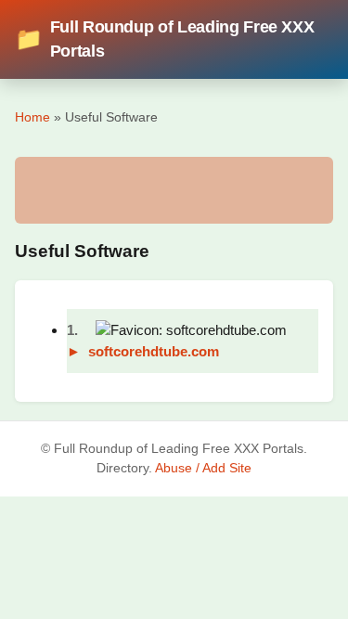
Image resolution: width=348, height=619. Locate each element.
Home (32, 117)
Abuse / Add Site (203, 468)
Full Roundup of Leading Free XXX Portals (164, 39)
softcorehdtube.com (153, 351)
